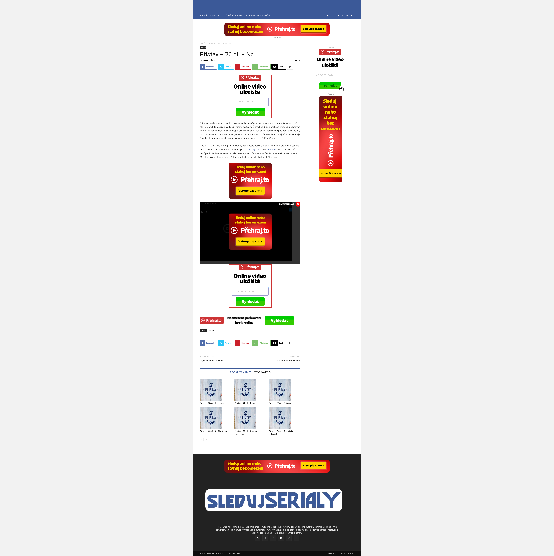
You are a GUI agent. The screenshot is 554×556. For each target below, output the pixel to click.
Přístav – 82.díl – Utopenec (212, 403)
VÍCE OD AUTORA (262, 372)
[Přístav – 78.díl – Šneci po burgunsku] (250, 418)
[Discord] (328, 15)
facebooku (271, 149)
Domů (202, 43)
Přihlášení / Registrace (234, 15)
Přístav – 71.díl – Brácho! (288, 360)
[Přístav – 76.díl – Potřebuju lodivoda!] (284, 418)
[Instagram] (337, 15)
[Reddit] (347, 15)
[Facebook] (333, 15)
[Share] (352, 15)
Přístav (210, 43)
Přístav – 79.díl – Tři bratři (280, 403)
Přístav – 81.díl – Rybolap (245, 403)
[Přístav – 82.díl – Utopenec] (215, 390)
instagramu (254, 149)
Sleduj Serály (208, 60)
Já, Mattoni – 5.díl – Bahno (212, 360)
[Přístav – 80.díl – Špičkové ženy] (215, 418)
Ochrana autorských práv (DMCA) (260, 15)
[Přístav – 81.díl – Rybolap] (250, 390)
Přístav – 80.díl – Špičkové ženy (214, 431)
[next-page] (206, 439)
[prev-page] (202, 439)
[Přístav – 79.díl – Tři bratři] (284, 390)
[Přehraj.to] (277, 29)
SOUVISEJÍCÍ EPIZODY (240, 372)
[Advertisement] (330, 200)
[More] (290, 67)
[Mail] (342, 15)
